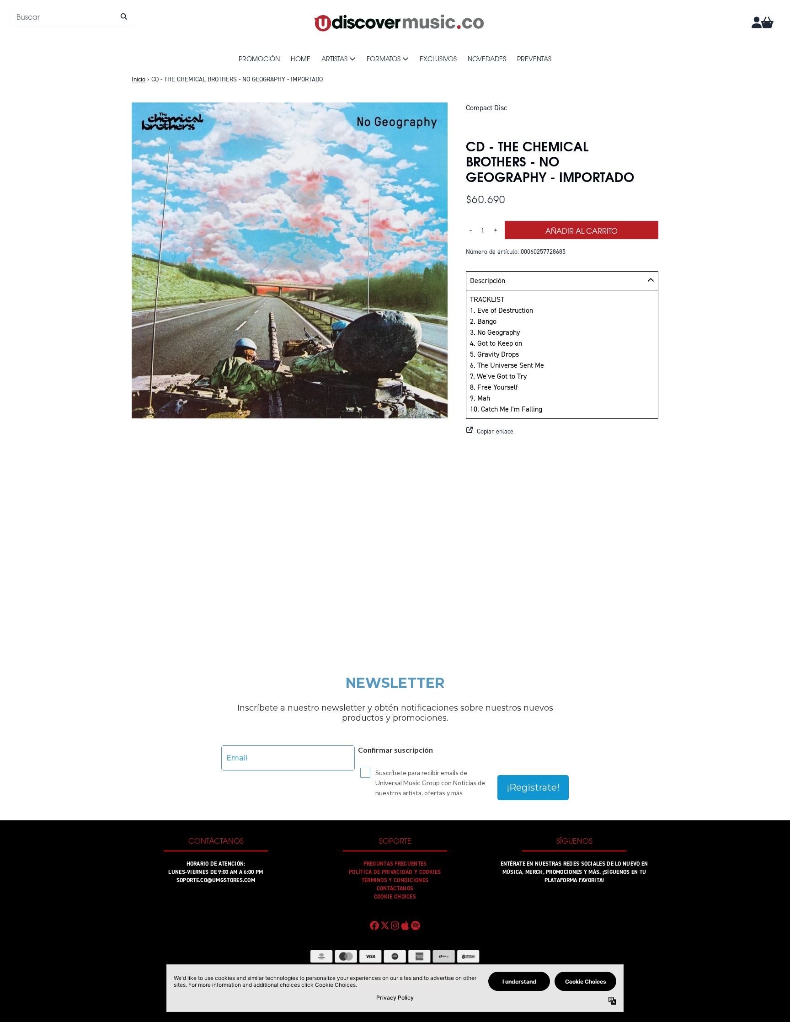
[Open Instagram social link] (395, 925)
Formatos (383, 58)
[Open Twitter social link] (384, 925)
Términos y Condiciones (395, 880)
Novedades (487, 58)
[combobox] (72, 16)
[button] (562, 431)
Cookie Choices (395, 896)
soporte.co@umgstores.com (215, 880)
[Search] (123, 16)
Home (300, 58)
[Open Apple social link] (405, 925)
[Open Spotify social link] (416, 925)
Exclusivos (438, 58)
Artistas (334, 58)
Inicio (138, 79)
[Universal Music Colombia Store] (398, 22)
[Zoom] (290, 260)
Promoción (259, 58)
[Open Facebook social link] (374, 925)
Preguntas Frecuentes (395, 863)
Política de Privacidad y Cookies (395, 872)
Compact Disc (486, 107)
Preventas (534, 58)
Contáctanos (395, 888)
